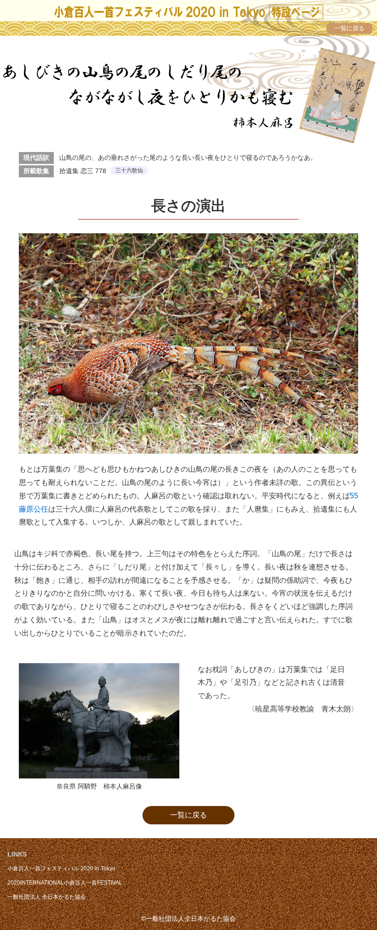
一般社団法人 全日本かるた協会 (46, 897)
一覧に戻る (188, 815)
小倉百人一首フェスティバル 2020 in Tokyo (61, 868)
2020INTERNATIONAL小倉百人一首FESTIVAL (64, 882)
